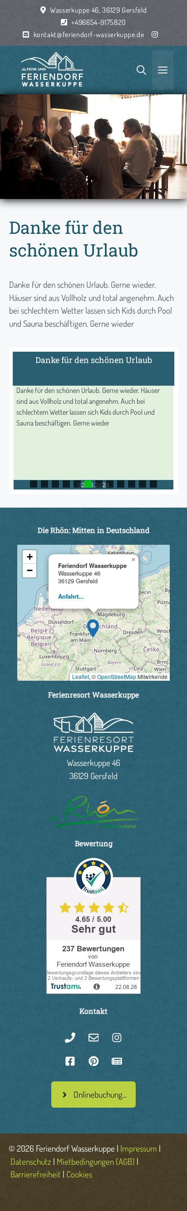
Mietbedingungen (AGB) (96, 1161)
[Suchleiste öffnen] (141, 70)
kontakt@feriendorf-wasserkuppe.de (89, 34)
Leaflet (80, 676)
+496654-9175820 (98, 22)
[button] (93, 420)
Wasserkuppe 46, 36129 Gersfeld (98, 10)
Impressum (138, 1148)
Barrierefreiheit (35, 1174)
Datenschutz (30, 1161)
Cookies (79, 1174)
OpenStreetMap (116, 676)
